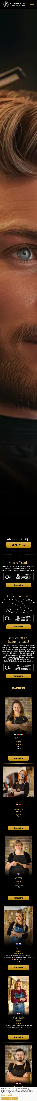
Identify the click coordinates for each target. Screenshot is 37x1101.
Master (18, 742)
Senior (18, 881)
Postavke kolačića (7, 1095)
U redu (10, 1098)
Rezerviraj (18, 544)
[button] (32, 4)
